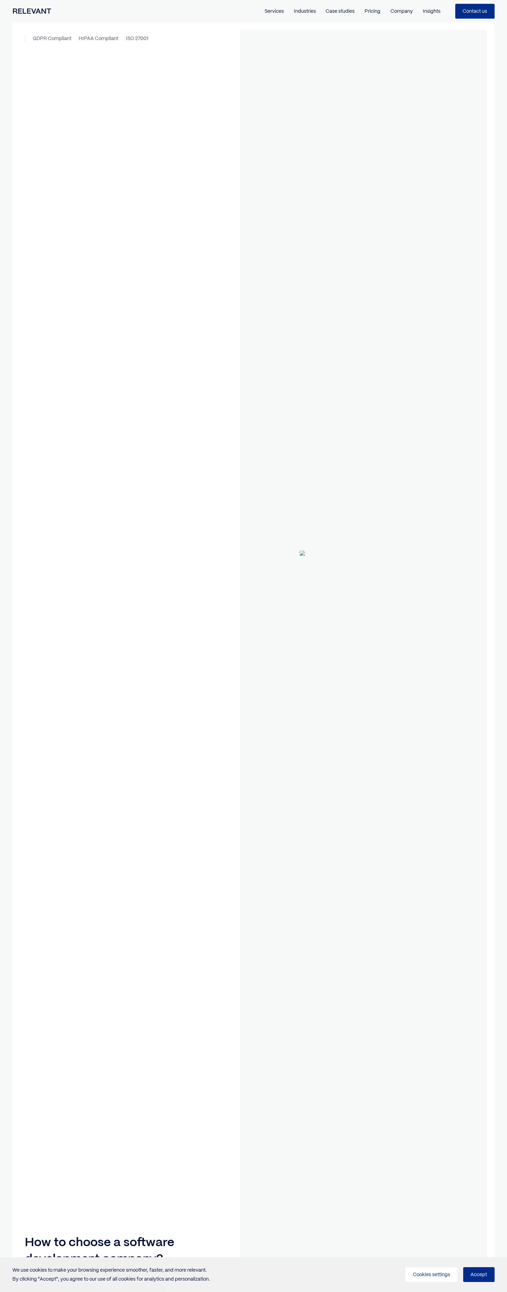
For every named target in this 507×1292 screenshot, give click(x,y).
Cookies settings (431, 1274)
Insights (431, 11)
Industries (305, 11)
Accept (478, 1274)
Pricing (372, 11)
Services (274, 11)
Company (401, 11)
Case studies (340, 11)
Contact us (475, 11)
